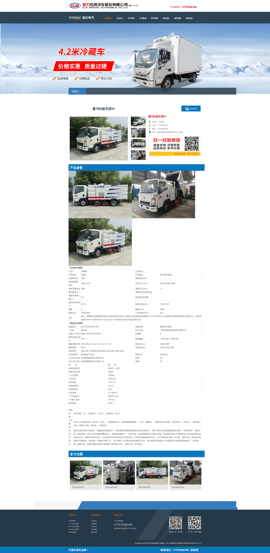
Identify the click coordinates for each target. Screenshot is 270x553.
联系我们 (189, 18)
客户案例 (154, 18)
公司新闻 (143, 18)
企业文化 (94, 526)
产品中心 (119, 18)
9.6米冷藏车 (73, 532)
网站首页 (108, 18)
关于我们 (131, 18)
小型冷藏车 (72, 521)
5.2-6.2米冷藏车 (74, 526)
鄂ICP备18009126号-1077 (192, 543)
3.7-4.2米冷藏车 (74, 524)
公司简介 (94, 521)
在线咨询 (193, 108)
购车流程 (177, 18)
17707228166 (123, 524)
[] (86, 473)
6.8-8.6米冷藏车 (74, 529)
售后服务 (166, 18)
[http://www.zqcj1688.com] (83, 18)
